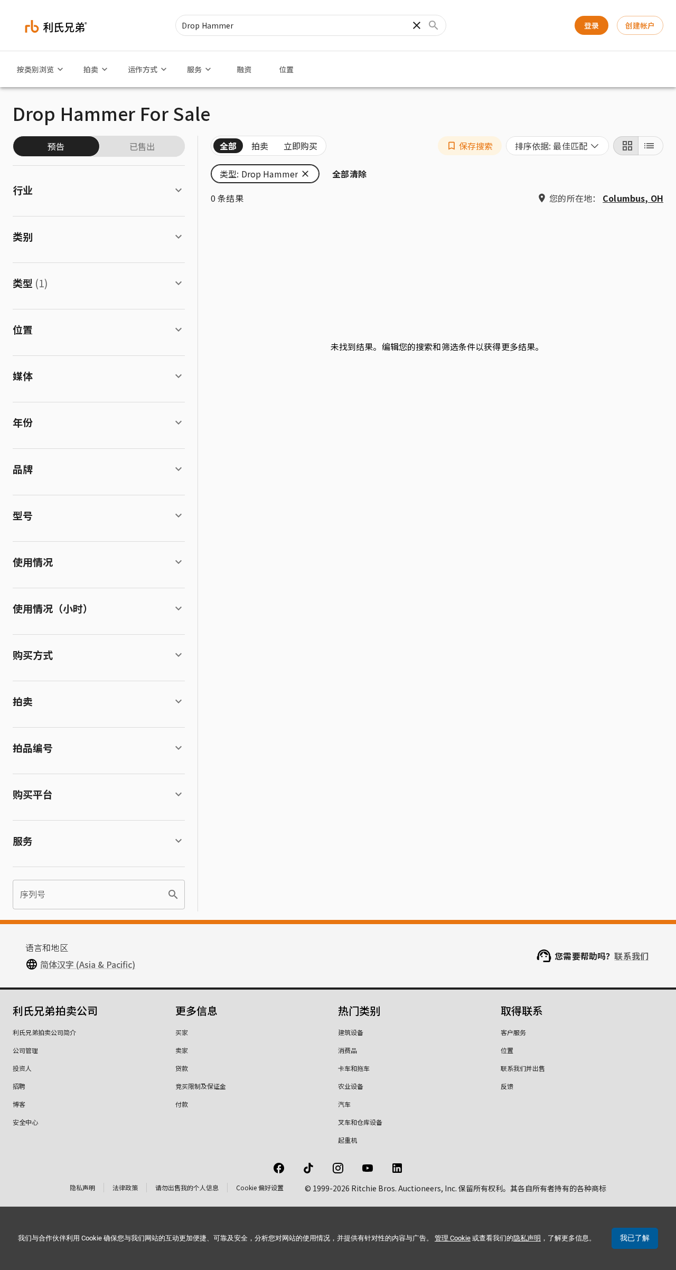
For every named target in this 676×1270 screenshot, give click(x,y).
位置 (286, 69)
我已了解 (635, 1238)
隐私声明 (82, 1187)
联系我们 (631, 955)
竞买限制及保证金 (200, 1085)
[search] (173, 894)
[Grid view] (626, 145)
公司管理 (25, 1050)
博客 (19, 1103)
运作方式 (142, 69)
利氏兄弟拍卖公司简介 (44, 1032)
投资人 (22, 1068)
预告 (56, 146)
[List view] (650, 145)
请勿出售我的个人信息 (187, 1187)
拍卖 (90, 69)
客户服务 (513, 1032)
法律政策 (125, 1187)
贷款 (181, 1068)
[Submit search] (433, 25)
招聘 (19, 1085)
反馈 (507, 1085)
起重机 (347, 1139)
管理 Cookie (453, 1238)
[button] (470, 145)
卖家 (181, 1050)
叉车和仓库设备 (360, 1121)
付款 (181, 1103)
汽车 (344, 1103)
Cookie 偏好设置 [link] (260, 1187)
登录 (591, 25)
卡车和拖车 (354, 1068)
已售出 (142, 146)
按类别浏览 (35, 69)
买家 (181, 1032)
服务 (194, 69)
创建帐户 (640, 25)
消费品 (347, 1050)
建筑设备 (350, 1032)
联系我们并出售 (523, 1068)
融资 (244, 69)
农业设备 (350, 1085)
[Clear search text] (416, 25)
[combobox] (557, 145)
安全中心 (25, 1121)
